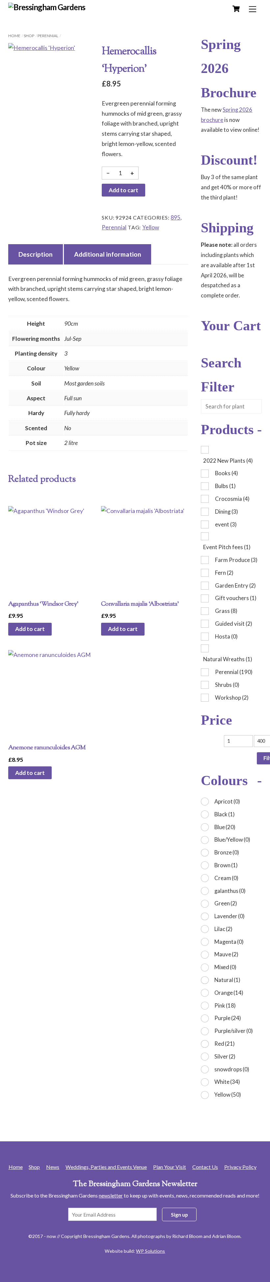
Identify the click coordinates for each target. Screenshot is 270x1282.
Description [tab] (35, 254)
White (227, 1081)
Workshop (232, 697)
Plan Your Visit (169, 1167)
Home (14, 35)
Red (224, 1043)
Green (225, 903)
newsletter (111, 1195)
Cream (226, 877)
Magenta (229, 941)
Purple (227, 1017)
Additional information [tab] (107, 254)
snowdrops (231, 1069)
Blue (224, 827)
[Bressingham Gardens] (47, 7)
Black (224, 814)
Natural (227, 979)
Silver (224, 1056)
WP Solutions (150, 1251)
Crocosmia (232, 498)
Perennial (48, 35)
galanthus (230, 890)
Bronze (226, 852)
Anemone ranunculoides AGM (47, 747)
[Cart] (236, 8)
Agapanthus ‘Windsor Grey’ (43, 604)
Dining (226, 511)
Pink (225, 1005)
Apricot (227, 801)
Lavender (229, 916)
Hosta (226, 636)
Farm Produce (236, 559)
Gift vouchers (235, 597)
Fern (224, 572)
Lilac (223, 928)
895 (175, 217)
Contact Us (205, 1167)
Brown (226, 865)
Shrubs (227, 684)
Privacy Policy (240, 1167)
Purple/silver (233, 1030)
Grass (226, 610)
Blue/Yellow (232, 839)
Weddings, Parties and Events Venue (106, 1167)
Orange (228, 992)
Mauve (226, 954)
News (52, 1167)
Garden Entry (235, 585)
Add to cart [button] (30, 628)
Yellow (150, 227)
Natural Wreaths (227, 659)
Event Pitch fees (227, 547)
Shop (29, 35)
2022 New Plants (228, 460)
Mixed (225, 967)
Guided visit (233, 623)
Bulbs (225, 485)
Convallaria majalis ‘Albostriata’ (140, 604)
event (226, 524)
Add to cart (123, 190)
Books (226, 473)
